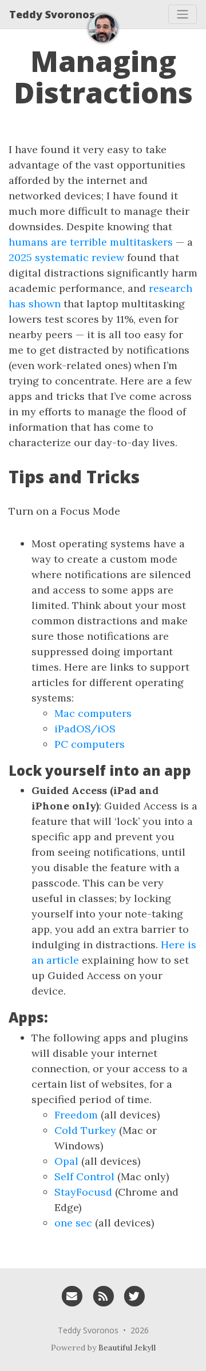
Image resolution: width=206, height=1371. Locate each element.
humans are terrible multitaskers (91, 241)
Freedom (76, 1114)
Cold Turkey (85, 1130)
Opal (66, 1161)
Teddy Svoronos (52, 14)
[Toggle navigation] (182, 14)
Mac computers (93, 713)
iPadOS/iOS (85, 728)
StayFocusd (83, 1191)
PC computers (89, 744)
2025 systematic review (66, 257)
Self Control (84, 1176)
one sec (73, 1222)
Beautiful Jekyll (127, 1347)
